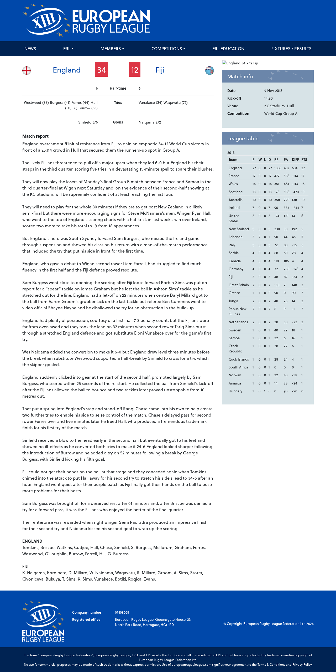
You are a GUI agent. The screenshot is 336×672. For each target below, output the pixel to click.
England (67, 69)
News (30, 48)
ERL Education (228, 48)
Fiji (160, 69)
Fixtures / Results (291, 48)
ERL (66, 48)
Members (111, 48)
